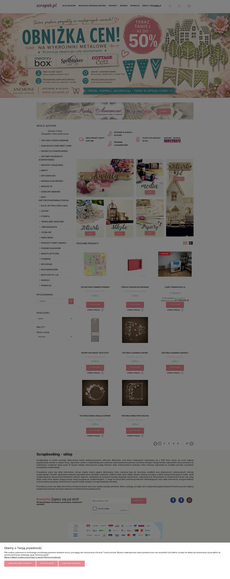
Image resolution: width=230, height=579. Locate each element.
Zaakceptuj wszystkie (71, 563)
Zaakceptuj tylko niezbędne (20, 563)
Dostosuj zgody (47, 563)
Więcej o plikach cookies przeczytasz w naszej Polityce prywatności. (32, 557)
